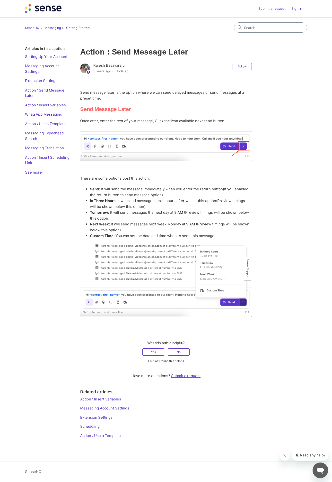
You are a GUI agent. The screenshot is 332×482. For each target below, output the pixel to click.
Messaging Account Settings (42, 69)
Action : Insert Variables (45, 105)
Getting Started (78, 28)
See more (33, 172)
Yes (153, 352)
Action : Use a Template (45, 123)
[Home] (43, 8)
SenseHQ (32, 28)
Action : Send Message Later (44, 93)
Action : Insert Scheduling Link (47, 160)
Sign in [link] (296, 8)
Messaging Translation (44, 148)
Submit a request (272, 8)
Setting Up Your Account (46, 56)
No (179, 352)
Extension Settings (41, 80)
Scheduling (90, 426)
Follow (242, 66)
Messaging (52, 28)
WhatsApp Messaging (43, 114)
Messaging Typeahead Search (44, 136)
